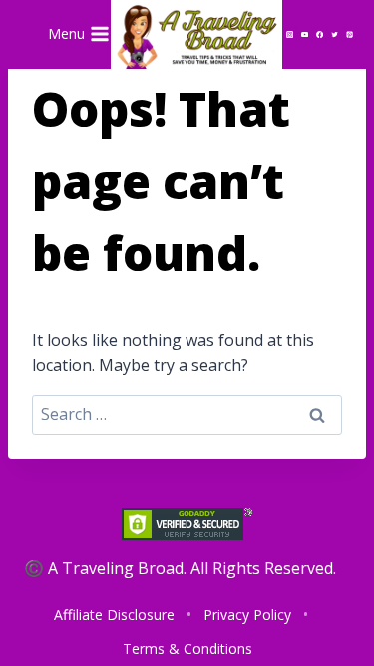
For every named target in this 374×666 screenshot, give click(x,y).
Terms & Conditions (187, 648)
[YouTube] (305, 34)
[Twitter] (335, 34)
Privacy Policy (247, 614)
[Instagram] (289, 34)
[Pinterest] (350, 34)
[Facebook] (320, 34)
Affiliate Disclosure (114, 614)
